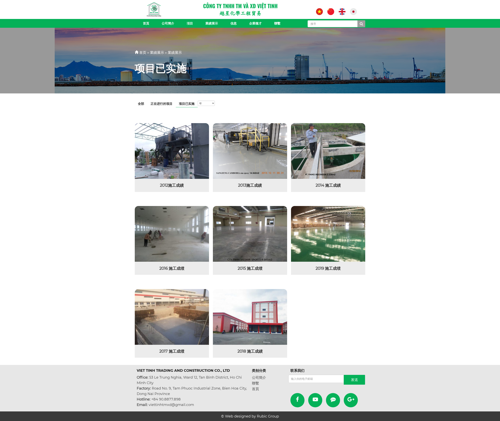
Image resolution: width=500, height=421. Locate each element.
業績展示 (211, 23)
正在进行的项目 (161, 104)
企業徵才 (255, 23)
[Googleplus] (351, 400)
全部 (141, 104)
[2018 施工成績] (250, 317)
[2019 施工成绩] (328, 234)
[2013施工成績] (250, 151)
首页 (142, 52)
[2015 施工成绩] (250, 234)
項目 (190, 23)
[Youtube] (315, 400)
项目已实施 (187, 104)
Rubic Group (268, 416)
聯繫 (277, 23)
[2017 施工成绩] (172, 317)
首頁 (146, 23)
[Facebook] (297, 400)
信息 (233, 23)
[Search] (361, 23)
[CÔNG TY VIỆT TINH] (154, 9)
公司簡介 (168, 23)
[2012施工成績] (172, 151)
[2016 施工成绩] (172, 234)
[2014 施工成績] (328, 151)
